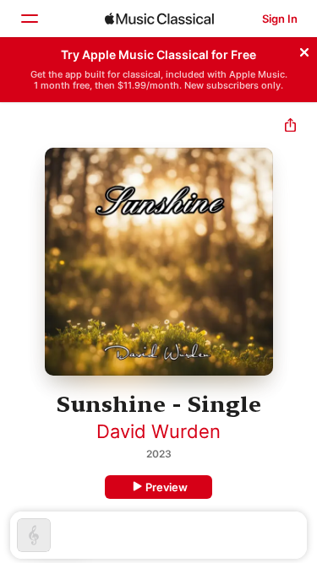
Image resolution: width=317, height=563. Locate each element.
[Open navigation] (28, 18)
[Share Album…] (290, 127)
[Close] (304, 49)
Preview (166, 487)
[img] (159, 18)
